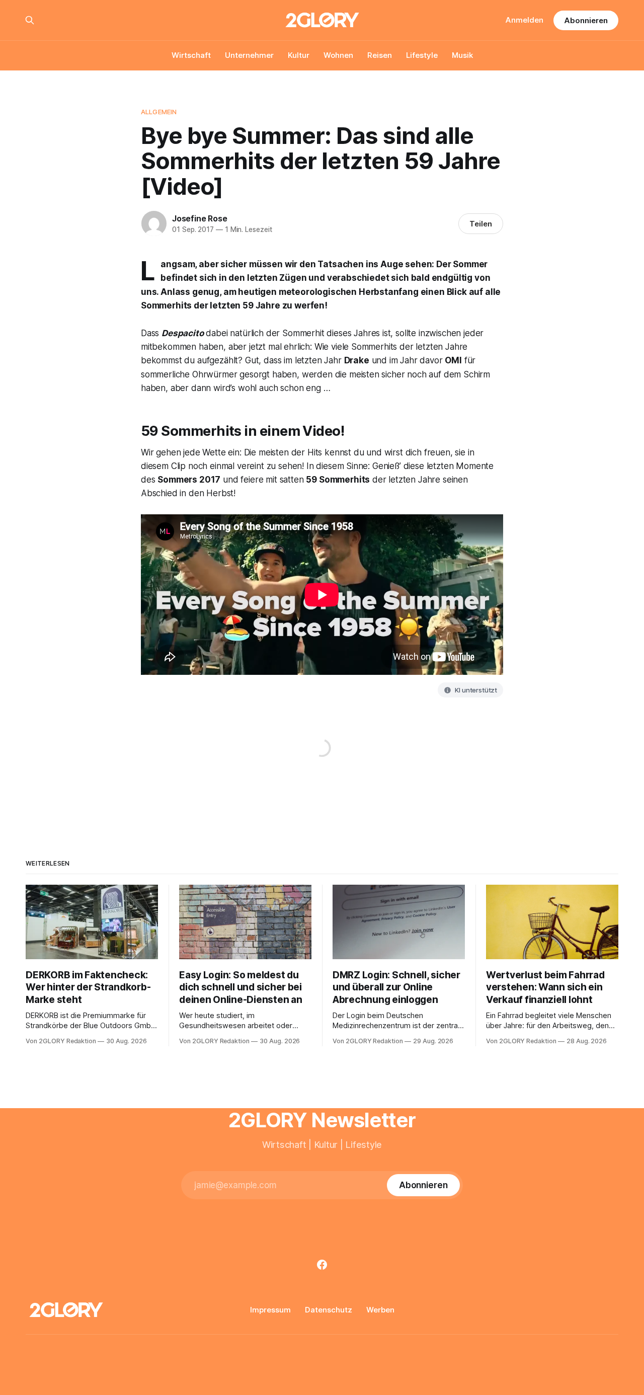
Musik (462, 55)
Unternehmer (249, 55)
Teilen (480, 223)
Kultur (298, 55)
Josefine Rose (199, 218)
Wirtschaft (191, 55)
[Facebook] (322, 1265)
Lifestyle (422, 55)
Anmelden (524, 20)
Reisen (379, 55)
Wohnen (338, 55)
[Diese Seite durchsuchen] (30, 20)
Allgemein (159, 112)
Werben (380, 1309)
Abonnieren (585, 20)
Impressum (270, 1309)
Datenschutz (328, 1309)
